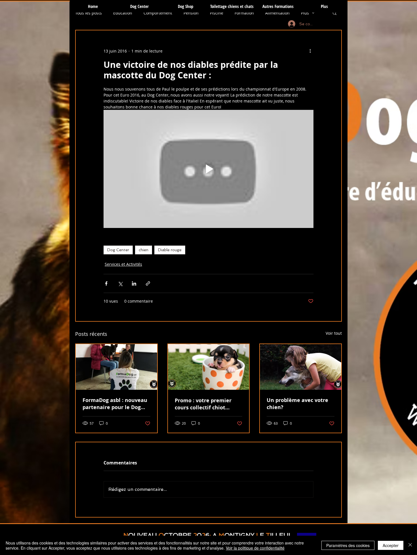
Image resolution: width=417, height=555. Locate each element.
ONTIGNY (239, 535)
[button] (334, 13)
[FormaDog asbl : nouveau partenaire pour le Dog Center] (116, 367)
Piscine (216, 13)
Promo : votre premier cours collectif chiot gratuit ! (203, 404)
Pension (191, 13)
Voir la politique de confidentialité (255, 548)
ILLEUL (281, 535)
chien (143, 250)
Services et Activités (123, 264)
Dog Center (118, 250)
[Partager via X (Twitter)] (120, 283)
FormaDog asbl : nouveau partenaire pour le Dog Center (115, 404)
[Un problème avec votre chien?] (300, 367)
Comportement (158, 13)
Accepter (391, 545)
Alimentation (277, 13)
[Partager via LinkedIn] (134, 283)
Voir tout (334, 333)
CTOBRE (177, 535)
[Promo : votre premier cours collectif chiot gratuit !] (208, 367)
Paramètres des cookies (348, 545)
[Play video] (208, 169)
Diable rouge (170, 250)
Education (122, 13)
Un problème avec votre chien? (297, 404)
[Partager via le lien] (148, 283)
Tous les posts (88, 13)
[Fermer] (410, 545)
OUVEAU (142, 535)
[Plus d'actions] (310, 50)
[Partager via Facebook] (106, 283)
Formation (244, 13)
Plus (305, 13)
